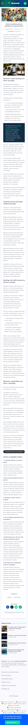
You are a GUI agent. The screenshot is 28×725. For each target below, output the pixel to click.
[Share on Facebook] (7, 607)
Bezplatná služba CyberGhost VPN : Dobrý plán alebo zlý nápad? (16, 650)
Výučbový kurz (17, 597)
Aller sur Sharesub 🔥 (12, 722)
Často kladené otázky (7, 678)
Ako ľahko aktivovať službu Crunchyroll (17, 643)
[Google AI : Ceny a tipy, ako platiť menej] (4, 636)
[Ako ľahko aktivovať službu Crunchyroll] (4, 644)
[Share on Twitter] (11, 607)
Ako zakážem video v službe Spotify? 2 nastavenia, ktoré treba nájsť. (17, 628)
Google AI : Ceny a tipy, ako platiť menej (17, 635)
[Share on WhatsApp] (20, 607)
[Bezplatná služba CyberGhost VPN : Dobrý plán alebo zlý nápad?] (4, 651)
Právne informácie (6, 675)
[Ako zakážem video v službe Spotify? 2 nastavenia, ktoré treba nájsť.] (4, 629)
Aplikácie (10, 597)
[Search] (25, 3)
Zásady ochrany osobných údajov (10, 672)
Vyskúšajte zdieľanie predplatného (14, 451)
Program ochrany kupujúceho (8, 685)
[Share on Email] (16, 607)
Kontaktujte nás (5, 688)
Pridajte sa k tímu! (5, 682)
